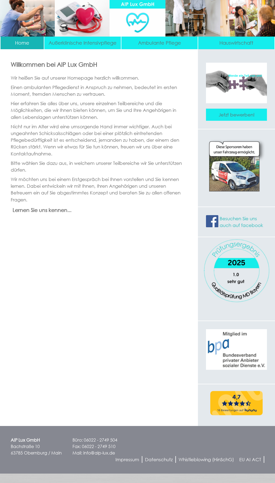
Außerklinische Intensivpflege (83, 43)
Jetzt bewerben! (237, 115)
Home (22, 43)
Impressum (127, 459)
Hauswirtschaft (236, 43)
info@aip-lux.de (99, 453)
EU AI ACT (250, 459)
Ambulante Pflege (159, 43)
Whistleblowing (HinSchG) (206, 459)
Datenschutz (159, 459)
